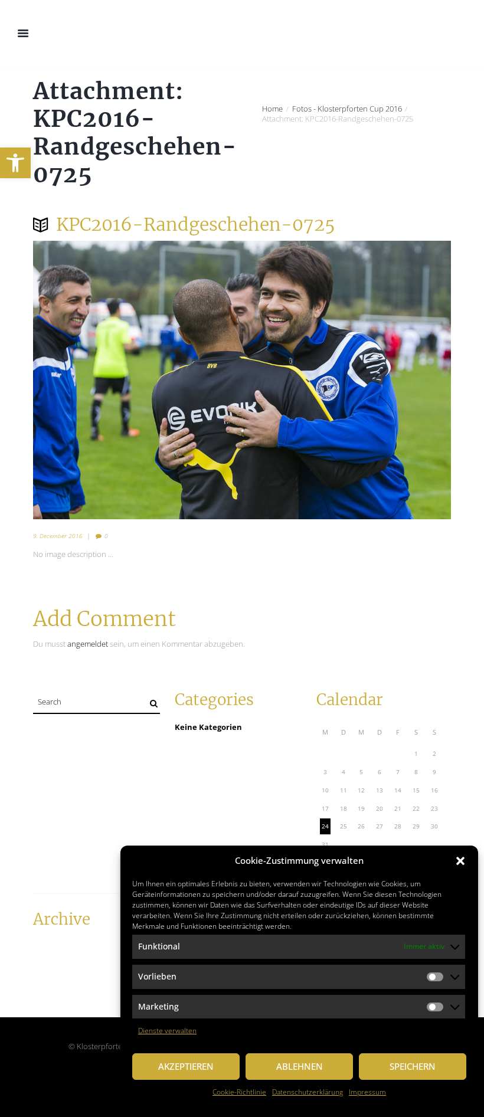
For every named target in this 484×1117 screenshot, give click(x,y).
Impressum (367, 1092)
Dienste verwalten (167, 1031)
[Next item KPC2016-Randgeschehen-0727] (346, 380)
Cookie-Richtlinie (239, 1092)
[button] (15, 163)
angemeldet (87, 643)
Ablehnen (299, 1066)
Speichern (413, 1066)
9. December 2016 (58, 536)
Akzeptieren (186, 1066)
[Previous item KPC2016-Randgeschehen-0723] (137, 380)
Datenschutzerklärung (307, 1092)
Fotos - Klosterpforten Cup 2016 (347, 109)
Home (272, 109)
